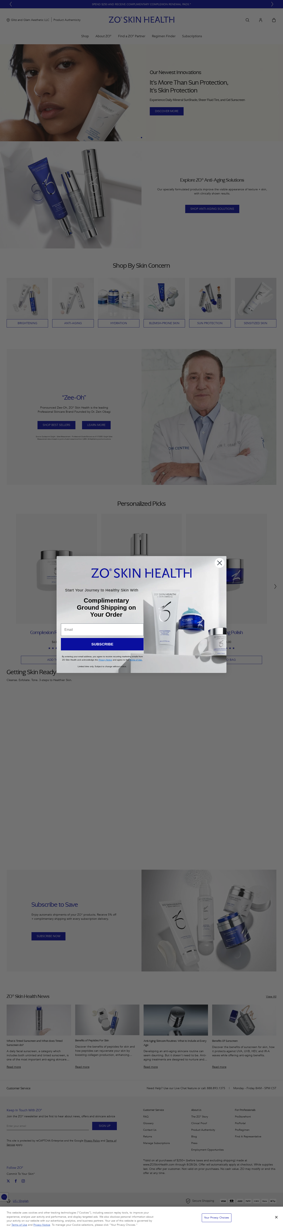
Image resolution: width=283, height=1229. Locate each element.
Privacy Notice (41, 1225)
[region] (141, 1218)
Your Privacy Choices (216, 1217)
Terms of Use (19, 1225)
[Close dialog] (219, 563)
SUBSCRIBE (102, 644)
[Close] (276, 1217)
